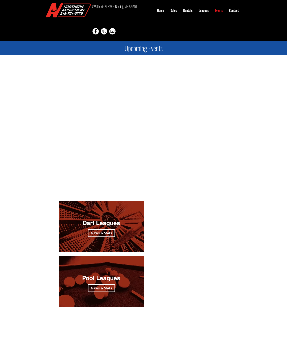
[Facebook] (95, 31)
